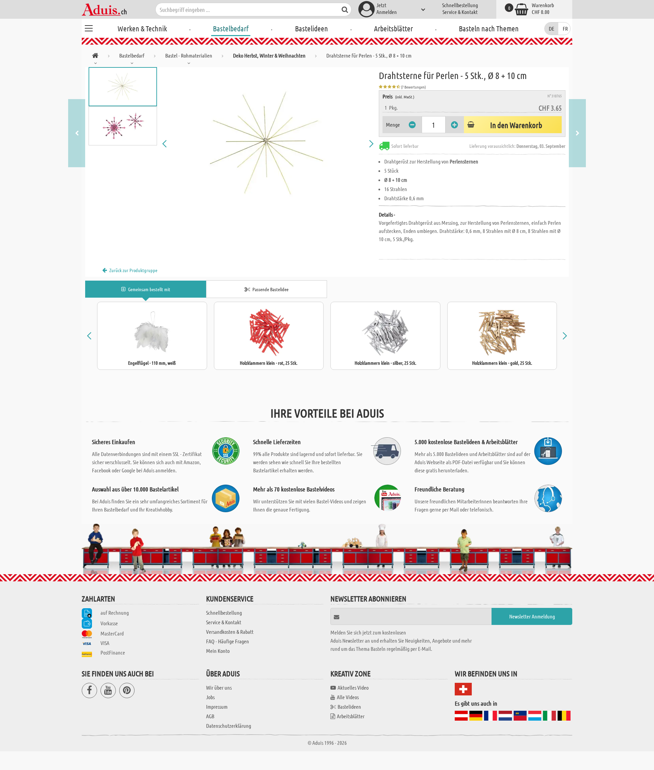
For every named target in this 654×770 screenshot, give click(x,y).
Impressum (217, 706)
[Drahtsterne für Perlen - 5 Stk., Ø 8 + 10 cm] (268, 143)
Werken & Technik (142, 28)
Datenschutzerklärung (228, 725)
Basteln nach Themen (489, 28)
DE (551, 28)
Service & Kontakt (460, 12)
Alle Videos (348, 697)
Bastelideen (311, 28)
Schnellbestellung (460, 5)
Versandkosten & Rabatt (229, 631)
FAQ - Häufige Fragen (227, 641)
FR (565, 28)
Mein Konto (218, 650)
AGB (210, 716)
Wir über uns (219, 687)
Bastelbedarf (231, 28)
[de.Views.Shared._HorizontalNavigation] (95, 56)
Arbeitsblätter (393, 28)
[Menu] (88, 27)
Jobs (210, 697)
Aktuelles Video (353, 687)
